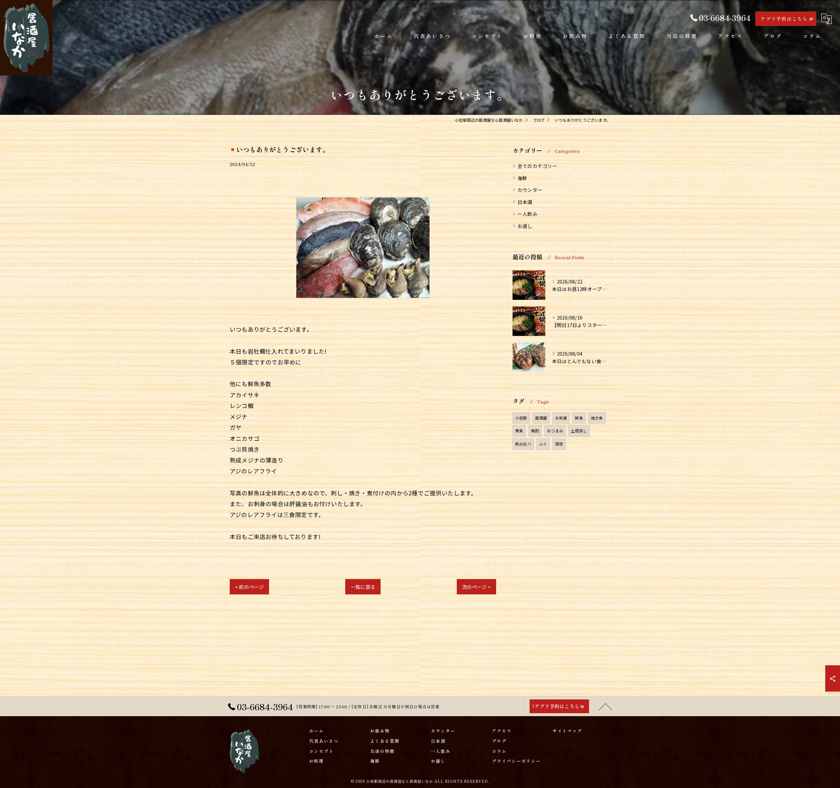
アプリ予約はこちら (784, 18)
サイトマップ (567, 731)
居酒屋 (541, 418)
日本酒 (525, 201)
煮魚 (519, 430)
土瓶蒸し (579, 430)
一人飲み (527, 213)
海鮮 (522, 178)
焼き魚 (597, 418)
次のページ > (476, 586)
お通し (525, 225)
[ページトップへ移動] (605, 706)
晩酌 (535, 430)
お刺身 (561, 418)
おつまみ (555, 430)
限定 (559, 443)
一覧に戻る (362, 586)
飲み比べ (523, 443)
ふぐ (543, 443)
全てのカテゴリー (537, 165)
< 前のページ (249, 586)
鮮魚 (579, 418)
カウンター (529, 189)
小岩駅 (521, 418)
